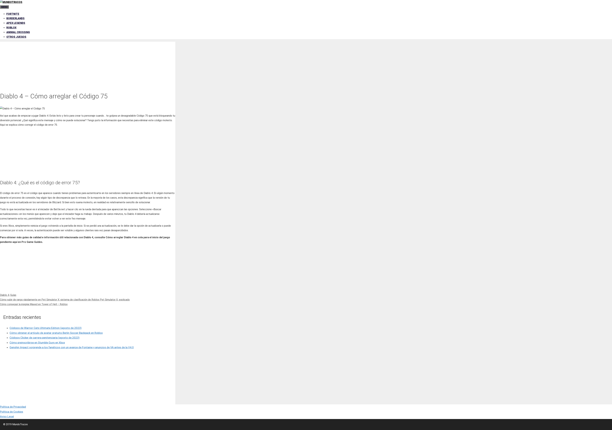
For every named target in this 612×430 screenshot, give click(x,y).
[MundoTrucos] (11, 2)
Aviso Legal (7, 416)
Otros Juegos (16, 36)
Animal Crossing (18, 32)
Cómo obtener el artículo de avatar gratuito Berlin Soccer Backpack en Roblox (56, 332)
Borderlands (15, 18)
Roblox (11, 27)
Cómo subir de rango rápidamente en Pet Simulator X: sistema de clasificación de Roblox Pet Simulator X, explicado (65, 299)
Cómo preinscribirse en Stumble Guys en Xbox (37, 342)
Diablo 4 (4, 295)
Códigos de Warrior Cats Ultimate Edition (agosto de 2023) (46, 328)
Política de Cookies (11, 411)
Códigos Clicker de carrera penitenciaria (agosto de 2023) (45, 337)
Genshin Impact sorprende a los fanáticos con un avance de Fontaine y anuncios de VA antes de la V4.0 (72, 347)
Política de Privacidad (13, 406)
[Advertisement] (87, 64)
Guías (13, 295)
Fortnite (12, 13)
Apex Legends (15, 23)
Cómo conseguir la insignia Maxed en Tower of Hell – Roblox (34, 304)
